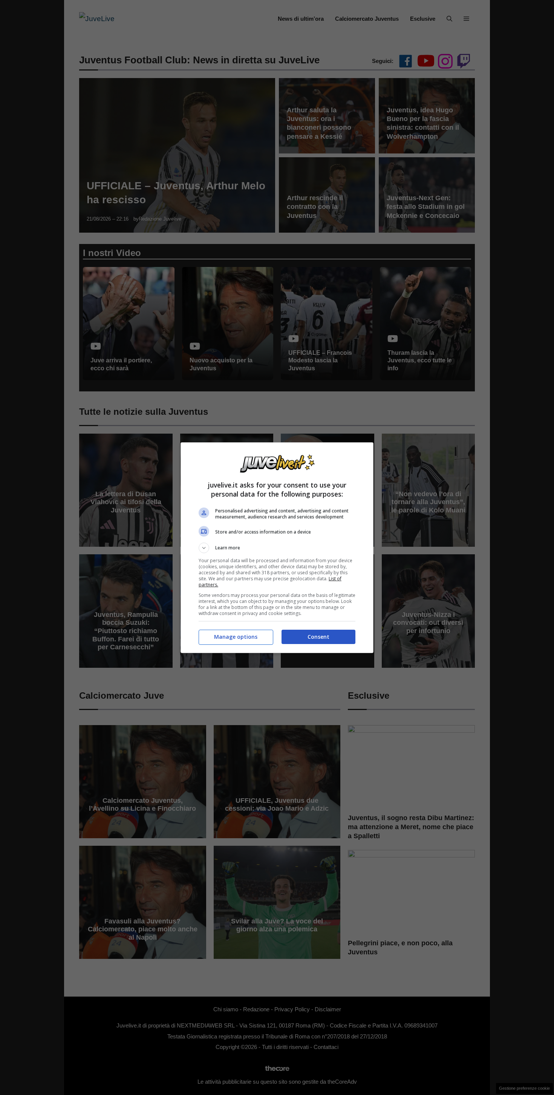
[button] (277, 548)
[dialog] (277, 547)
